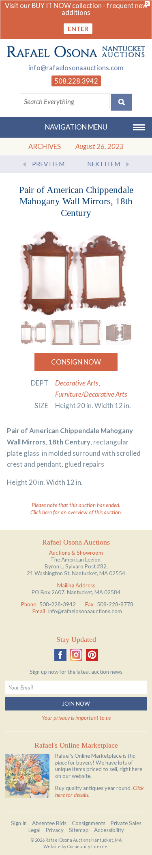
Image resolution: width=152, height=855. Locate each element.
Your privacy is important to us (76, 718)
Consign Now (76, 362)
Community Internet (88, 846)
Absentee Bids (49, 823)
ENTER (78, 28)
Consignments (88, 823)
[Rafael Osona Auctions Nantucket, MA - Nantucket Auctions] (76, 51)
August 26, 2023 (99, 146)
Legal (34, 830)
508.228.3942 (76, 81)
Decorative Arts (76, 383)
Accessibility (109, 830)
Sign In (19, 823)
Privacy (55, 830)
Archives (44, 146)
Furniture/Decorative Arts (91, 394)
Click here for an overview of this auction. (76, 512)
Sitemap (79, 830)
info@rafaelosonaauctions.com (76, 67)
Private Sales (126, 823)
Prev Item (48, 164)
